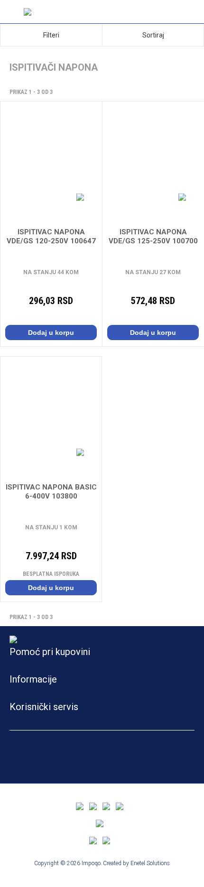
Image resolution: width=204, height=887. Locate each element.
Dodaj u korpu (51, 332)
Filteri (51, 35)
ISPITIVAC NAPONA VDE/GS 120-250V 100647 (51, 236)
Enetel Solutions (150, 863)
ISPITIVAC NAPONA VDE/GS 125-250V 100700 (153, 236)
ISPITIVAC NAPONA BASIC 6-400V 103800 (51, 491)
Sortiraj (153, 35)
